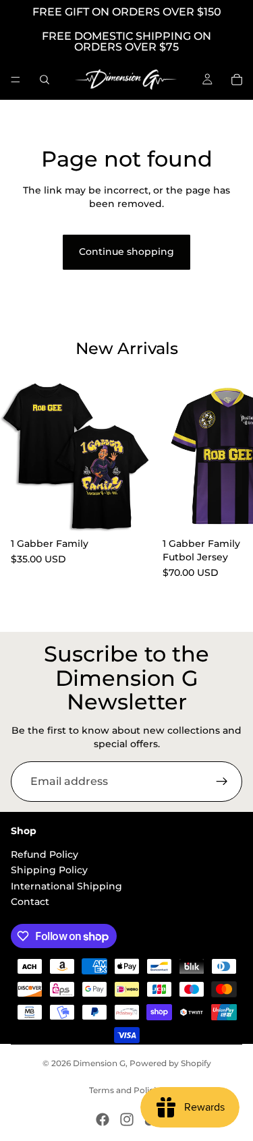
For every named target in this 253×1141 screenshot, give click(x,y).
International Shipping (66, 886)
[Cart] (237, 79)
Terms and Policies (127, 1090)
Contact (30, 902)
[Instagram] (127, 1119)
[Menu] (15, 79)
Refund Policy (44, 854)
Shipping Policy (49, 870)
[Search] (44, 79)
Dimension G (99, 1063)
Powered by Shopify (170, 1063)
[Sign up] (222, 781)
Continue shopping (126, 251)
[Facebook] (102, 1119)
